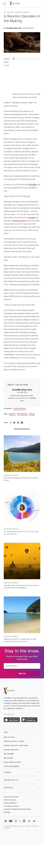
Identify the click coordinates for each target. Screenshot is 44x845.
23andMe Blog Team (14, 28)
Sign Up (22, 673)
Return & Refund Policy (12, 762)
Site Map (7, 812)
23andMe (32, 184)
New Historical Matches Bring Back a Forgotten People (21, 479)
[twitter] (14, 422)
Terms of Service (10, 800)
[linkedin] (18, 423)
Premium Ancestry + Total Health (16, 745)
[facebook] (11, 422)
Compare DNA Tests (11, 750)
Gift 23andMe (9, 754)
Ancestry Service (19, 408)
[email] (22, 422)
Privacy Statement (10, 803)
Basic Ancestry (9, 737)
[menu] (5, 3)
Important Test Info (11, 797)
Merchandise (8, 758)
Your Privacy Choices (11, 806)
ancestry (31, 217)
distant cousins (19, 221)
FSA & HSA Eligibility (11, 766)
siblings (32, 414)
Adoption (12, 414)
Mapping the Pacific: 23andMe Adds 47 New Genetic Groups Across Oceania (20, 640)
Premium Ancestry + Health (14, 741)
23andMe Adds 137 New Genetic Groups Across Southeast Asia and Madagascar (21, 586)
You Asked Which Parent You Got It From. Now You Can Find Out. (21, 533)
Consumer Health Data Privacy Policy (17, 809)
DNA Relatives (22, 414)
